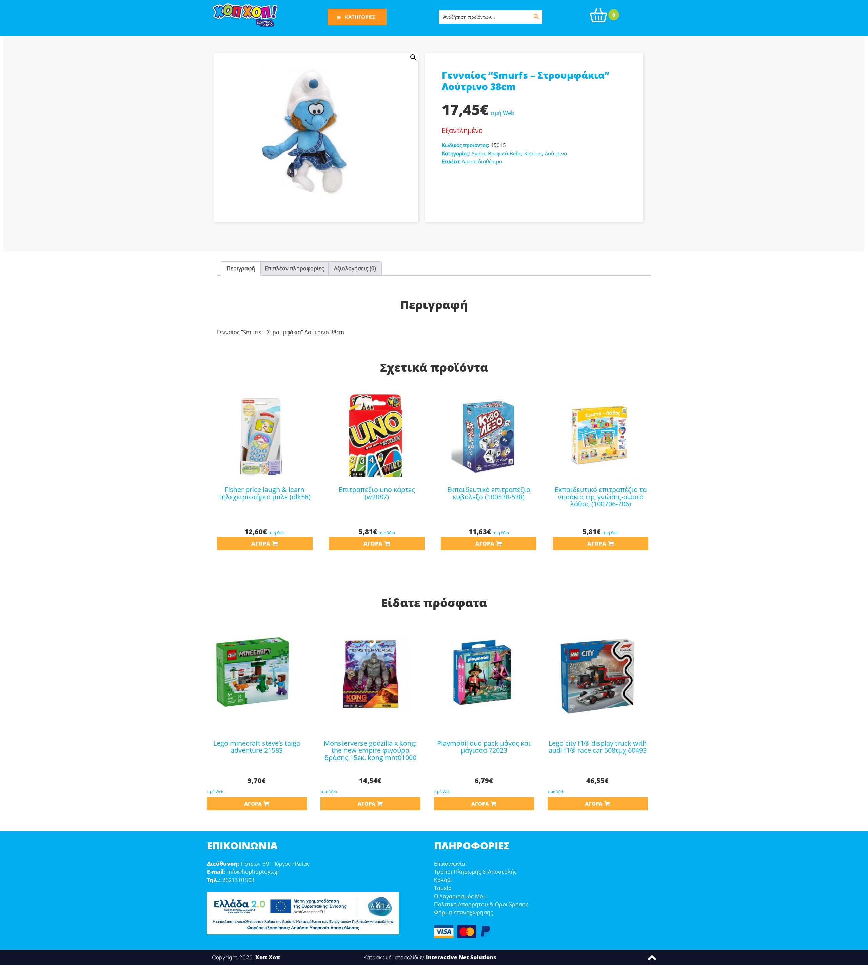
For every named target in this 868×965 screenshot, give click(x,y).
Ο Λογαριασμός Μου (460, 896)
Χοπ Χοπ (267, 957)
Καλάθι (443, 880)
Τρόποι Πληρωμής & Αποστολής (475, 872)
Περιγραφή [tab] (240, 268)
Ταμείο (443, 888)
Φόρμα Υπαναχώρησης (463, 912)
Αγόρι (478, 153)
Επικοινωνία (449, 863)
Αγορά (260, 543)
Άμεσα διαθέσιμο (482, 161)
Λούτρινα (556, 153)
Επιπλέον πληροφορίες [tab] (294, 268)
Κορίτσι (533, 153)
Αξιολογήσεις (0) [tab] (355, 268)
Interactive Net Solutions (461, 957)
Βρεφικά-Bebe (504, 153)
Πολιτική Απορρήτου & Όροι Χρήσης (481, 904)
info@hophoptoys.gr (253, 872)
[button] (413, 57)
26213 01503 (238, 880)
